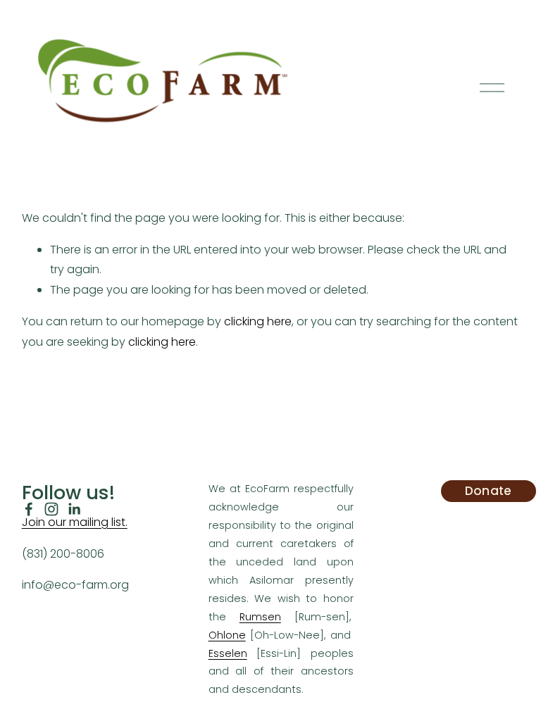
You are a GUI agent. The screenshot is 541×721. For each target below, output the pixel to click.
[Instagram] (51, 509)
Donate (488, 490)
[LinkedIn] (74, 509)
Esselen (228, 653)
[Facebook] (29, 509)
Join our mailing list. (75, 522)
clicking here (258, 321)
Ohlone (227, 635)
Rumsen (260, 617)
